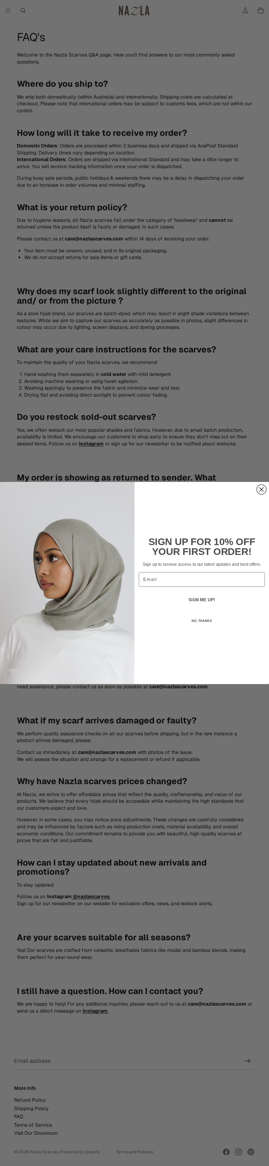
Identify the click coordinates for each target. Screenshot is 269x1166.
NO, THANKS (202, 621)
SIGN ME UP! (201, 599)
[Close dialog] (262, 490)
